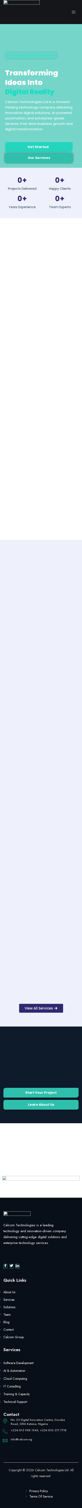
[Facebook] (5, 1266)
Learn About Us (41, 1104)
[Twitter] (11, 1266)
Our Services (39, 157)
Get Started (38, 147)
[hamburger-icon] (73, 12)
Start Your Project (41, 1092)
